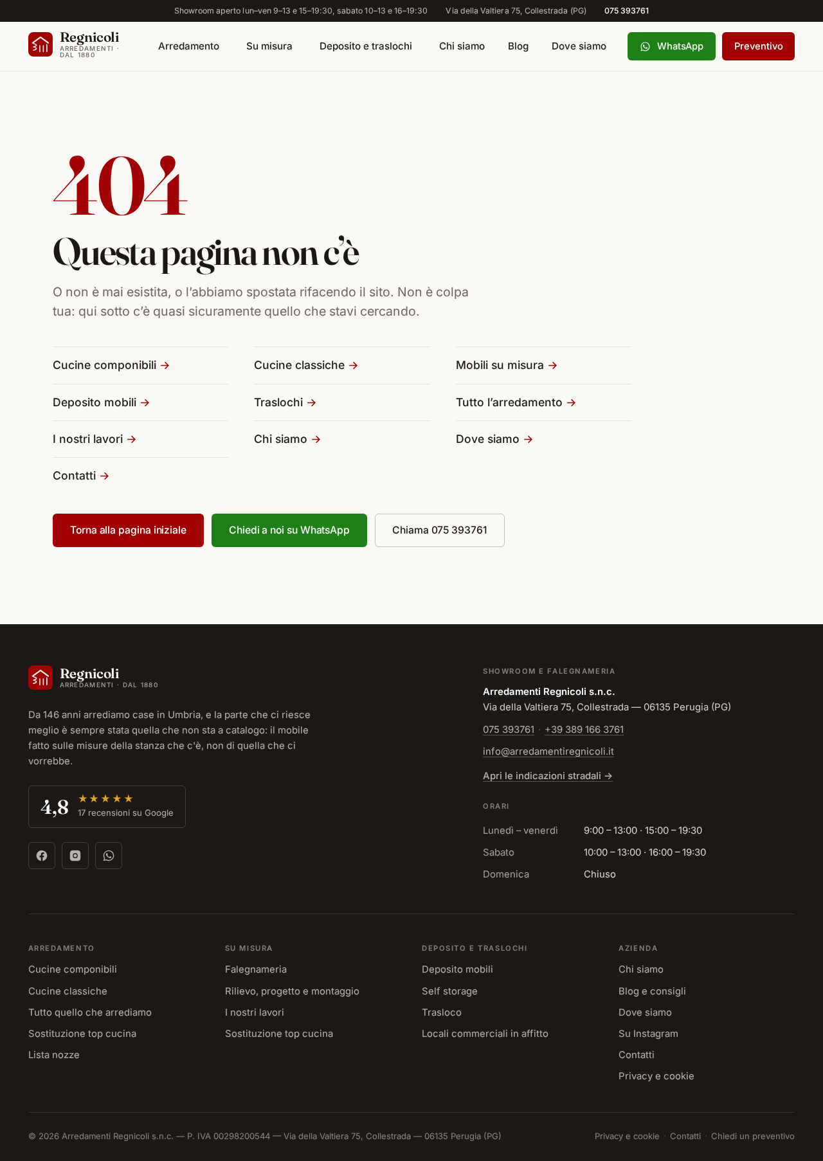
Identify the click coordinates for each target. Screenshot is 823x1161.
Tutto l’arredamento (509, 402)
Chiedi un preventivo (753, 1136)
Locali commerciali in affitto (485, 1034)
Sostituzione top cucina (82, 1034)
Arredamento (188, 46)
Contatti (74, 475)
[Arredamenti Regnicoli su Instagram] (75, 855)
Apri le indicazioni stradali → (548, 776)
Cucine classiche (299, 365)
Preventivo (758, 46)
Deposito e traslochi (366, 46)
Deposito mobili (94, 402)
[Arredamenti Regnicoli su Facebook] (41, 855)
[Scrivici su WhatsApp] (108, 855)
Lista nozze (54, 1055)
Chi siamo (462, 46)
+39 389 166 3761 (584, 729)
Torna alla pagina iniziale (128, 530)
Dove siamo (579, 46)
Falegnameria (256, 969)
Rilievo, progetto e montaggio (292, 991)
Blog (518, 46)
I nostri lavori (88, 439)
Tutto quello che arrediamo (90, 1012)
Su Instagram (648, 1034)
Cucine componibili (104, 365)
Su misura (269, 46)
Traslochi (278, 402)
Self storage (450, 991)
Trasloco (442, 1012)
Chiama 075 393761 (439, 530)
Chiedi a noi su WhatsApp (289, 530)
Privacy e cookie (656, 1076)
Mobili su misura (500, 365)
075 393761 (626, 10)
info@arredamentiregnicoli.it (548, 751)
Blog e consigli (652, 991)
